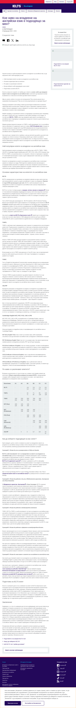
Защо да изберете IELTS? (12, 641)
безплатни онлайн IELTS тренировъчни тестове (16, 574)
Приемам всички (13, 703)
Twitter (61, 668)
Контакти (62, 1)
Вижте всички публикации (14, 650)
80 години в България (26, 662)
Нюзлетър (4, 680)
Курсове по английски (12, 11)
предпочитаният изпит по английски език (14, 473)
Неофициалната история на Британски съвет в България (27, 665)
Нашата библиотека (7, 676)
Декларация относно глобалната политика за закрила (10, 685)
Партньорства (5, 668)
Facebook (62, 665)
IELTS (11, 117)
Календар (50, 11)
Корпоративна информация (9, 670)
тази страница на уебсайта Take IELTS (13, 568)
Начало (4, 11)
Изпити (23, 11)
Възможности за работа (8, 672)
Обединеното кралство (10, 484)
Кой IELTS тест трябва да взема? (14, 644)
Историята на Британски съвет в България (10, 665)
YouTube (62, 674)
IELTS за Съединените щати (10, 461)
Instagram (62, 671)
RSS (61, 681)
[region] (38, 697)
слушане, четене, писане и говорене (33, 190)
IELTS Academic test (36, 126)
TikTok (61, 678)
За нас (4, 662)
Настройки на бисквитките (33, 703)
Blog (55, 1)
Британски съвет (6, 6)
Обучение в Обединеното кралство (36, 11)
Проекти (58, 11)
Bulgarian (48, 1)
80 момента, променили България (26, 669)
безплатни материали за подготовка (13, 570)
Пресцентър (5, 678)
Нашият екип (5, 674)
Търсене (73, 2)
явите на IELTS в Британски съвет (20, 215)
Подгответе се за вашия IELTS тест (15, 638)
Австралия (21, 484)
